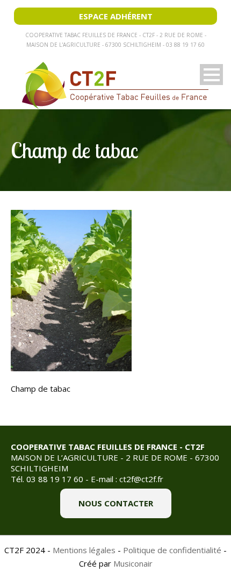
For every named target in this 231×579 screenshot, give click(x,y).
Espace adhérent (116, 16)
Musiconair (133, 563)
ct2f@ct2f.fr (141, 479)
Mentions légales (84, 550)
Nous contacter (115, 503)
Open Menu (211, 74)
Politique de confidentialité (172, 550)
